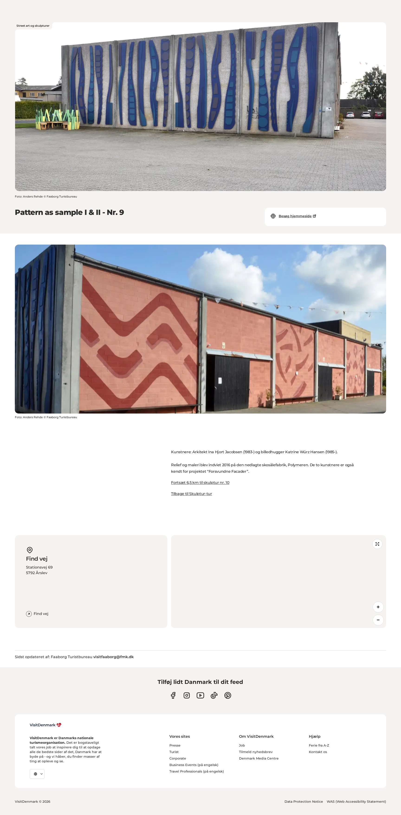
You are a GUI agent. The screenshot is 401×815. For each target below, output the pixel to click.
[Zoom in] (378, 607)
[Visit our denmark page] (173, 695)
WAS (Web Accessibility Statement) (356, 801)
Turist (174, 752)
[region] (278, 581)
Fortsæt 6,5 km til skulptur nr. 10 (200, 482)
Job (242, 745)
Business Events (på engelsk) (193, 765)
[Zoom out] (378, 620)
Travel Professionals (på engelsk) (196, 771)
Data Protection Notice (304, 801)
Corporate (177, 758)
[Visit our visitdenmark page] (200, 695)
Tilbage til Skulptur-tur (191, 494)
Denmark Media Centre (259, 758)
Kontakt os (318, 752)
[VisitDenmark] (45, 725)
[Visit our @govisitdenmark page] (214, 695)
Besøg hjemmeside (295, 216)
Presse (175, 745)
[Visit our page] (187, 695)
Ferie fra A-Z (319, 745)
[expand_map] (377, 544)
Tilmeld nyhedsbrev (256, 752)
